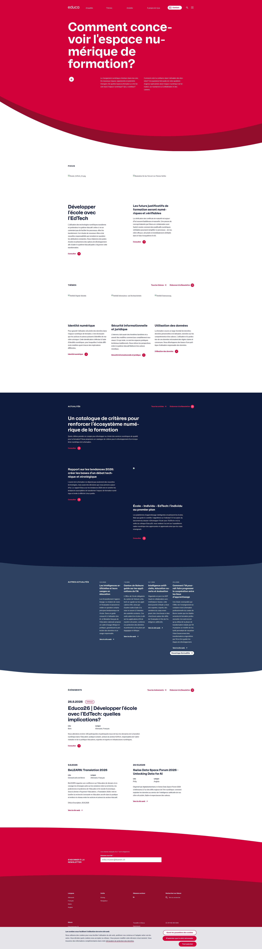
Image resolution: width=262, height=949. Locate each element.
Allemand (71, 897)
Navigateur (104, 901)
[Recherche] (187, 8)
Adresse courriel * (107, 855)
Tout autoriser (187, 944)
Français (71, 901)
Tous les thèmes (157, 285)
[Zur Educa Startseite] (73, 8)
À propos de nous (153, 8)
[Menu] (192, 7)
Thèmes (109, 8)
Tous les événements (155, 690)
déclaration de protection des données (120, 941)
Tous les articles (157, 406)
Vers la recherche (174, 897)
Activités (130, 8)
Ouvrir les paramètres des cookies (180, 932)
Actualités (89, 8)
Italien (70, 904)
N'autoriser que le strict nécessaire (179, 938)
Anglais (70, 907)
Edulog (103, 897)
